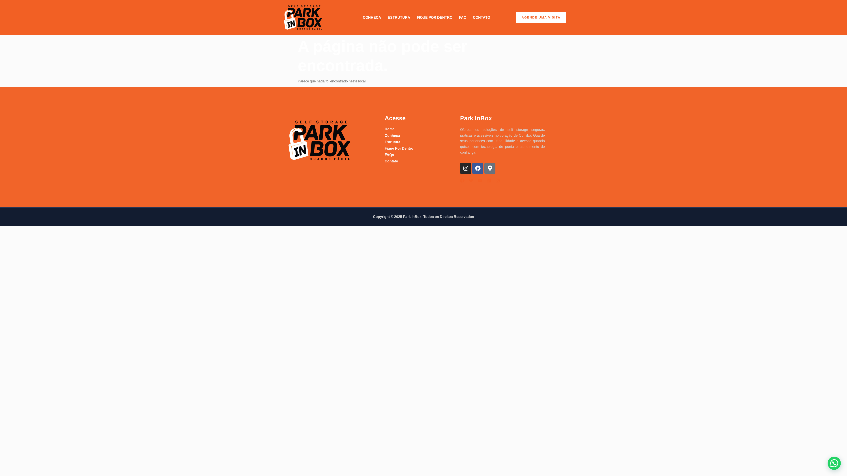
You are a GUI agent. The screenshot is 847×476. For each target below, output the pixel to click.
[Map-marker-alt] (489, 168)
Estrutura (399, 17)
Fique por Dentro (434, 17)
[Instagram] (465, 168)
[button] (834, 463)
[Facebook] (477, 168)
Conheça (372, 17)
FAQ (462, 17)
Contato (481, 17)
